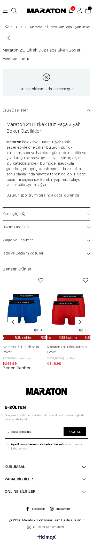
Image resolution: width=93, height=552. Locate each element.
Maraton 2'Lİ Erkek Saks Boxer (21, 349)
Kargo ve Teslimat (18, 240)
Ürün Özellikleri (15, 110)
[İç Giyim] (26, 27)
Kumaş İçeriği (14, 214)
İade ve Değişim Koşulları (24, 253)
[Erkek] (16, 27)
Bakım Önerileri (16, 227)
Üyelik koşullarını (23, 444)
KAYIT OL (75, 432)
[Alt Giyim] (21, 27)
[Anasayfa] (11, 27)
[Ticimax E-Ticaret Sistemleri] (46, 538)
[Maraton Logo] (46, 391)
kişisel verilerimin (52, 444)
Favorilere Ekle (40, 280)
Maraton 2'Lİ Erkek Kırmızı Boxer (67, 349)
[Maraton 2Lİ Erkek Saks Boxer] (24, 308)
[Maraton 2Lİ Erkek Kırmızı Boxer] (69, 308)
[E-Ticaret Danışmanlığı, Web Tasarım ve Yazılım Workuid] (46, 527)
